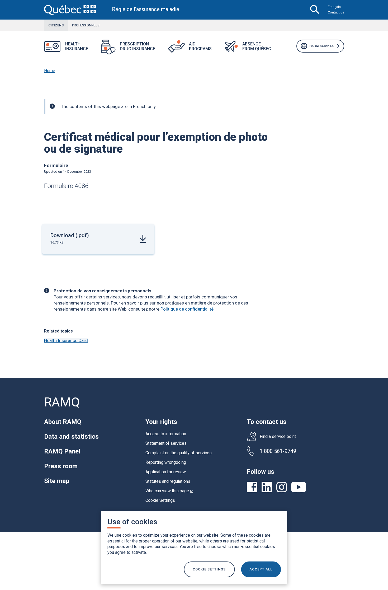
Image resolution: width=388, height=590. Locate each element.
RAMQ (62, 402)
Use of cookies (132, 521)
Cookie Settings (160, 500)
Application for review (165, 471)
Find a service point (278, 436)
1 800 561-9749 (278, 451)
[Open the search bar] (314, 10)
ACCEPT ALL (260, 569)
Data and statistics (71, 436)
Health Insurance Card (66, 340)
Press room (61, 466)
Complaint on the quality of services (178, 452)
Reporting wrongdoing (165, 462)
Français (334, 7)
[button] (94, 50)
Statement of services (166, 443)
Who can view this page (169, 490)
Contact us (336, 12)
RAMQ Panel (62, 451)
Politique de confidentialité (187, 309)
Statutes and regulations (167, 481)
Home (49, 70)
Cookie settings (209, 569)
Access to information (165, 433)
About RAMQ (62, 421)
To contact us (266, 421)
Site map (56, 481)
